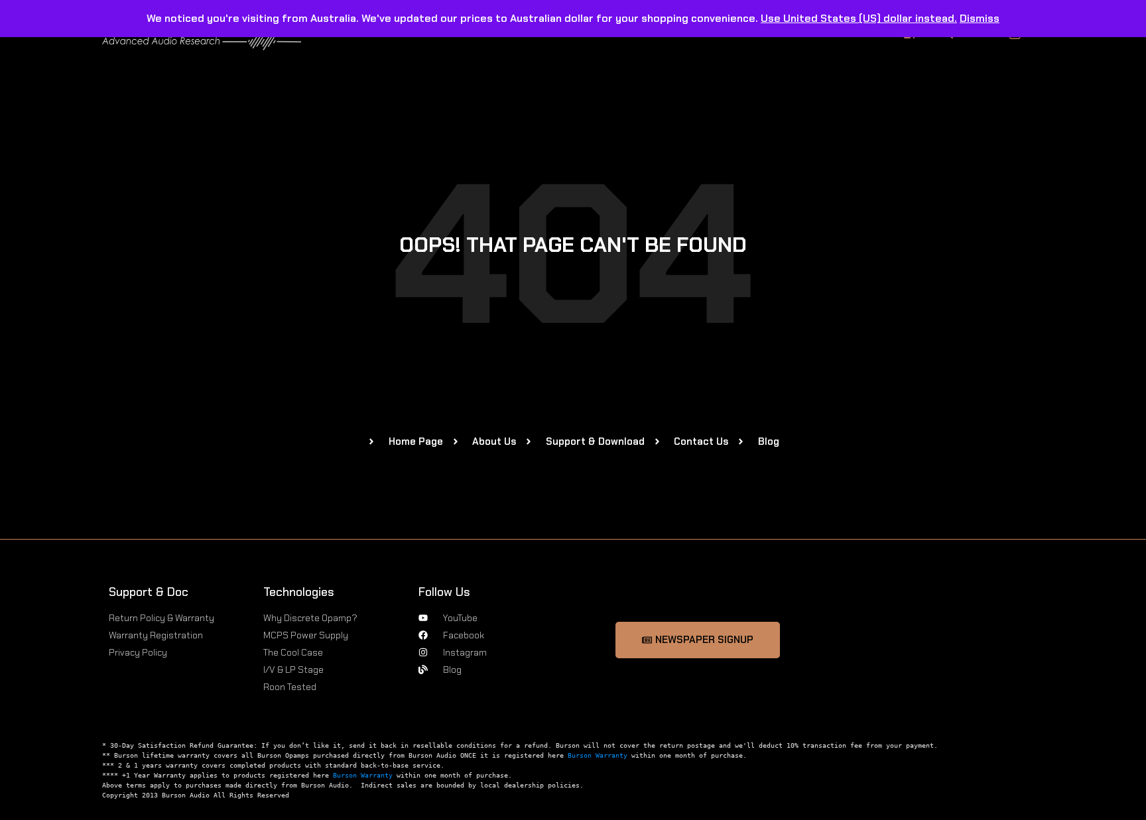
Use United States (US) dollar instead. (859, 18)
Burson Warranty (597, 755)
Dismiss (979, 18)
